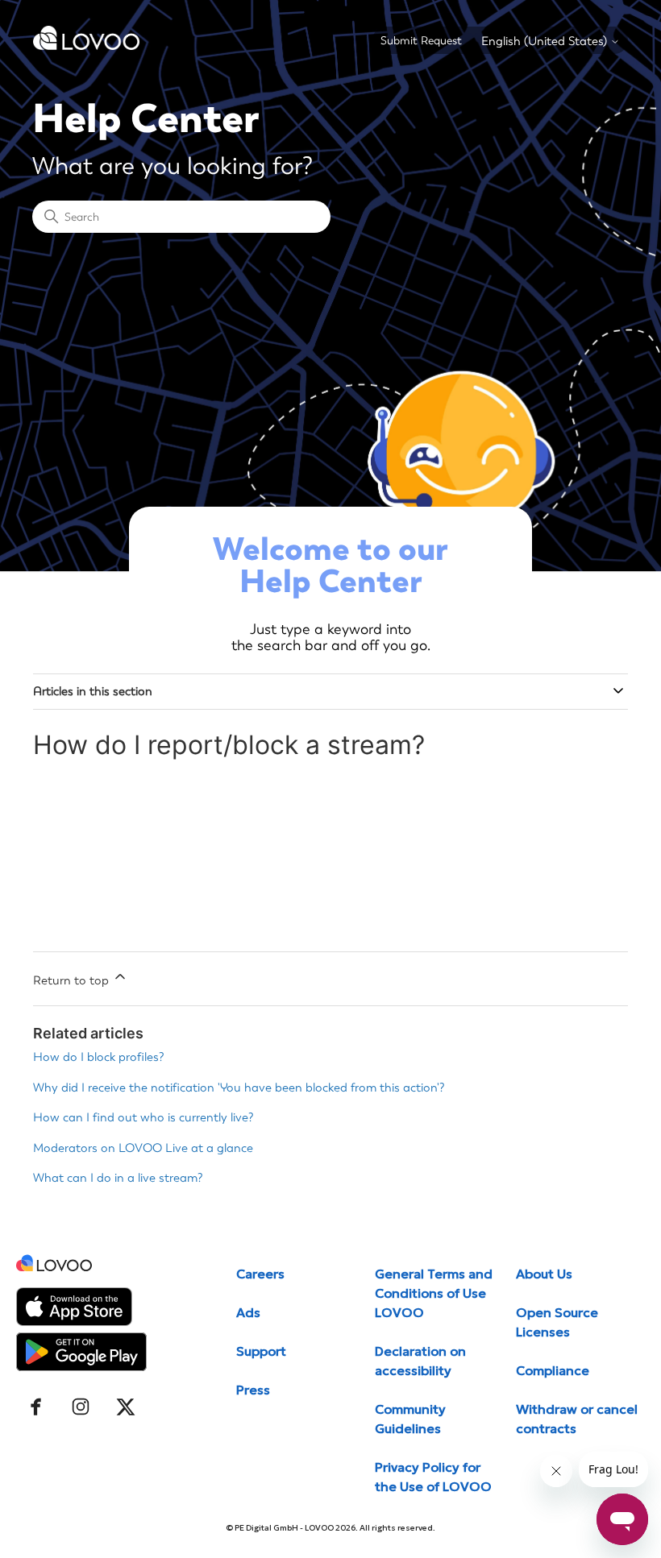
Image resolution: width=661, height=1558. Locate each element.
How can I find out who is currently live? (143, 1117)
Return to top (72, 980)
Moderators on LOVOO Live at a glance (143, 1148)
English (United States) (545, 41)
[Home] (86, 46)
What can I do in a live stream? (118, 1178)
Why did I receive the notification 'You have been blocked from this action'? (239, 1087)
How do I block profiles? (98, 1057)
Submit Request (421, 41)
